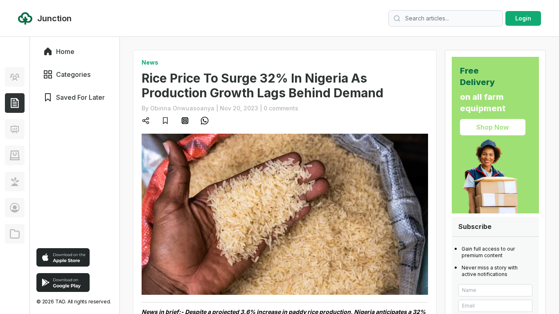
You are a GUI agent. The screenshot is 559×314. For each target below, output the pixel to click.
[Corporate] (15, 234)
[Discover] (15, 77)
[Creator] (15, 208)
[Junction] (15, 103)
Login (523, 18)
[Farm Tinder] (15, 155)
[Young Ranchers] (15, 129)
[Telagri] (15, 181)
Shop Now (492, 127)
